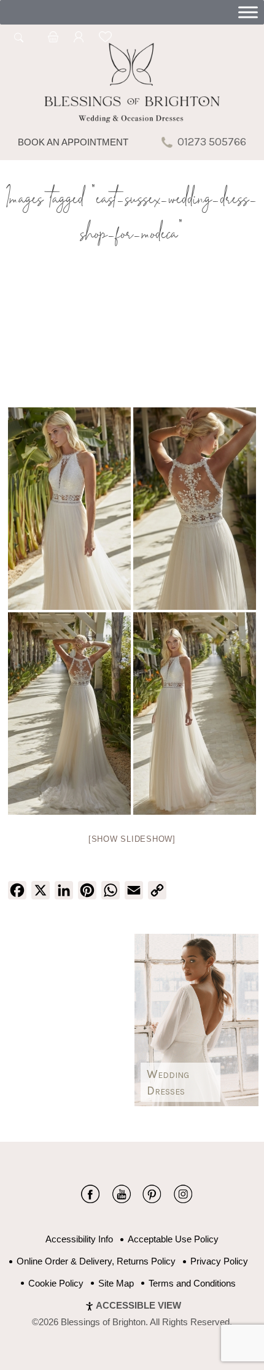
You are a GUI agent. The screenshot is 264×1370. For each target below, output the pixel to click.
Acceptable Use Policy (173, 1239)
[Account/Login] (78, 39)
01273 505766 (211, 141)
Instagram (182, 1194)
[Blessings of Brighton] (131, 119)
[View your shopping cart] (53, 39)
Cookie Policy (55, 1283)
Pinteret (151, 1194)
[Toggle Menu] (248, 12)
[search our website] (19, 44)
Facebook (90, 1194)
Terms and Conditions (192, 1283)
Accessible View (138, 1305)
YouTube (121, 1194)
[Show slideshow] (132, 839)
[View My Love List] (105, 39)
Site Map (116, 1283)
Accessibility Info (79, 1239)
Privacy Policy (219, 1261)
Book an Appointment (73, 142)
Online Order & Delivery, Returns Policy (96, 1261)
